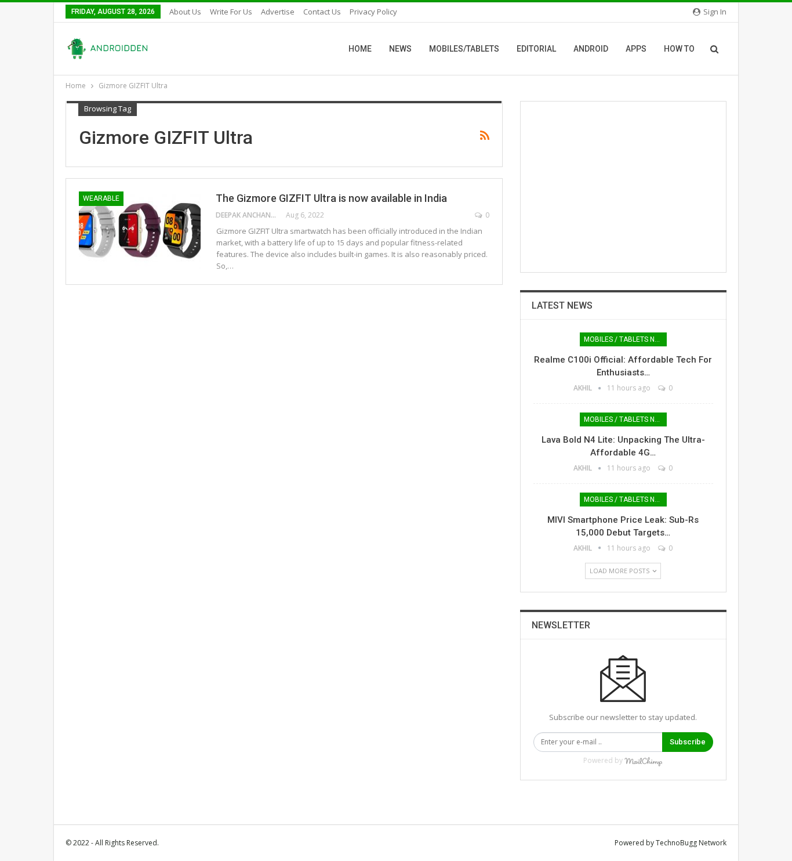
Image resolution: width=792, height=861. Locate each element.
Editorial (536, 48)
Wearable (101, 198)
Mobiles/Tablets (464, 48)
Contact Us (322, 11)
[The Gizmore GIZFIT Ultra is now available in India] (140, 230)
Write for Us (231, 11)
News (400, 48)
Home (360, 48)
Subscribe (688, 741)
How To (679, 48)
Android (590, 48)
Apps (636, 48)
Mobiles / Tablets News (625, 339)
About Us (185, 11)
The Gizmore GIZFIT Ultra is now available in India (331, 198)
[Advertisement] (623, 186)
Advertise (278, 11)
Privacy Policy (373, 11)
